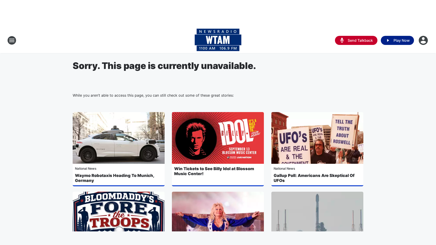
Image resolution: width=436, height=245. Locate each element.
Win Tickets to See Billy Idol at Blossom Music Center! (214, 171)
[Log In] (424, 40)
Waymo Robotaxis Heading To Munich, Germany (114, 178)
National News (86, 168)
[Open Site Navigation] (11, 40)
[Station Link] (218, 40)
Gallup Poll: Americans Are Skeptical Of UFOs (314, 178)
